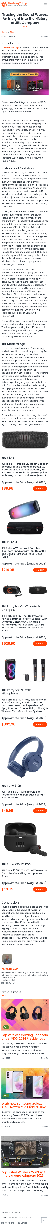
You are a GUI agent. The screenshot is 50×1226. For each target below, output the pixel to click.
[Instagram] (19, 1223)
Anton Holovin (9, 969)
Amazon (40, 488)
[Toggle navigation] (45, 4)
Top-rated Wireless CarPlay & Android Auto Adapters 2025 (23, 1174)
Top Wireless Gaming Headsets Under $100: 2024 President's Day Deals (24, 1037)
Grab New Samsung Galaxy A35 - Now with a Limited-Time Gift (24, 1105)
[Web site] (9, 982)
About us (13, 1217)
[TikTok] (22, 1223)
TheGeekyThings (10, 47)
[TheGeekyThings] (14, 4)
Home (4, 32)
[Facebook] (2, 982)
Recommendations (20, 1164)
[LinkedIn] (6, 982)
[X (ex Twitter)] (6, 1223)
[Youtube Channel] (16, 1223)
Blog (12, 32)
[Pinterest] (12, 1223)
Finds (6, 1027)
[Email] (13, 982)
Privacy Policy (25, 1217)
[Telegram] (25, 1223)
